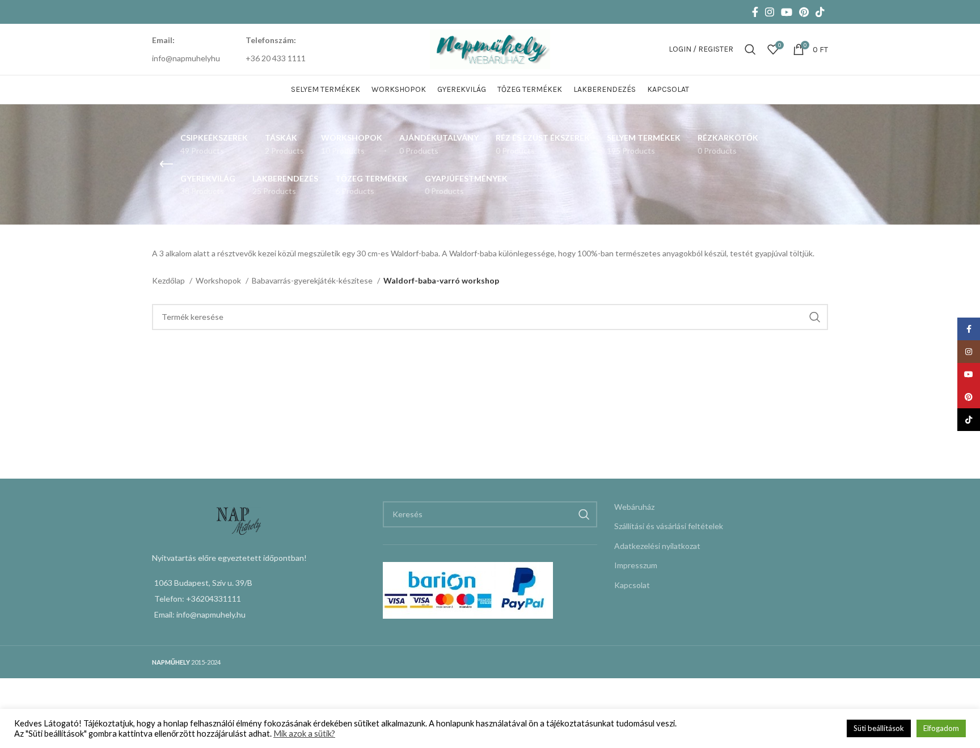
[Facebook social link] (755, 11)
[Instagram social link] (770, 11)
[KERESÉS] (815, 317)
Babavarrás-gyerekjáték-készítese (313, 280)
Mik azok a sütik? (304, 733)
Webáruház (634, 507)
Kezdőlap (169, 280)
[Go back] (166, 164)
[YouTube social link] (787, 11)
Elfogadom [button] (941, 728)
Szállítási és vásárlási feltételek (668, 526)
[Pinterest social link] (804, 11)
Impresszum (635, 565)
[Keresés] (750, 49)
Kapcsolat (632, 585)
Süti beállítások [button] (879, 728)
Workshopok (219, 280)
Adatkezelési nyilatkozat (657, 546)
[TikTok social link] (820, 11)
